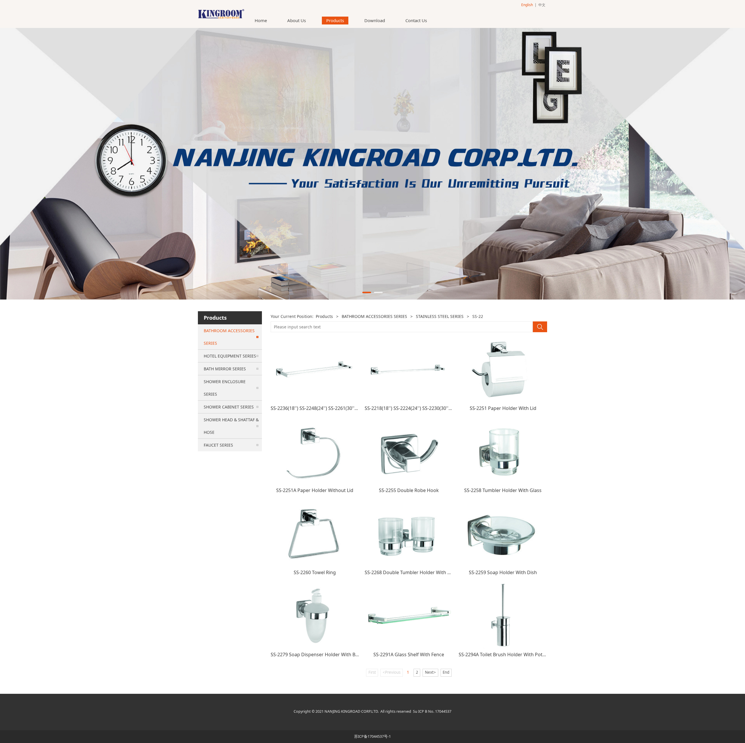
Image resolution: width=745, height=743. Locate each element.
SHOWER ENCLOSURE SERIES (225, 388)
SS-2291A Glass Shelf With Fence (408, 654)
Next (535, 164)
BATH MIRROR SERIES (225, 369)
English (527, 4)
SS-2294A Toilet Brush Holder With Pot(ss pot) (509, 654)
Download (374, 20)
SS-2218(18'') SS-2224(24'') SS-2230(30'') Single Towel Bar (426, 408)
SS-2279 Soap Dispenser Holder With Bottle (318, 654)
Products (335, 20)
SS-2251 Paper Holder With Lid (503, 408)
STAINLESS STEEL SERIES (440, 316)
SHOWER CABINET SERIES (229, 407)
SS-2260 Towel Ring (315, 572)
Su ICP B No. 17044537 (432, 711)
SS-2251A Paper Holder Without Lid (314, 490)
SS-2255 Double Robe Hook (409, 490)
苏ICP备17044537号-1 (372, 736)
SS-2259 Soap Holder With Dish (503, 572)
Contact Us (416, 20)
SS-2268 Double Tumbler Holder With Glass (412, 572)
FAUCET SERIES (218, 445)
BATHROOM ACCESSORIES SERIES (229, 337)
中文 (541, 4)
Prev (210, 164)
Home (261, 20)
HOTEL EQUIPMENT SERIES (230, 356)
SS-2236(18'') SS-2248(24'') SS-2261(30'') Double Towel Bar (333, 408)
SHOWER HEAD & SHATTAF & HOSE (231, 426)
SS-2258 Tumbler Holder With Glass (503, 490)
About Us (296, 20)
